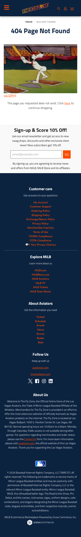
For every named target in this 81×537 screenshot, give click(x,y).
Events (40, 325)
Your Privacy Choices (43, 245)
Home (28, 22)
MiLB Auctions (40, 279)
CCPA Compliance (40, 240)
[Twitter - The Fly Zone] (30, 381)
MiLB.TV (40, 283)
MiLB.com (40, 270)
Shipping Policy (40, 215)
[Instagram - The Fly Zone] (44, 381)
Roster (40, 338)
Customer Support (40, 206)
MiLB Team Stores (40, 291)
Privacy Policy (40, 223)
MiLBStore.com (40, 274)
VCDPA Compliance (40, 236)
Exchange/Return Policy (40, 219)
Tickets (41, 317)
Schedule (40, 321)
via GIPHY (10, 95)
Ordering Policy (40, 211)
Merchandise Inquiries (40, 227)
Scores (40, 334)
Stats (40, 342)
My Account (41, 202)
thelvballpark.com (40, 374)
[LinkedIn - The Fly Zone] (50, 381)
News (40, 329)
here (67, 103)
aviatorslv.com (40, 367)
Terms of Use (40, 232)
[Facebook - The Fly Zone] (37, 381)
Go (67, 154)
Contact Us (30, 439)
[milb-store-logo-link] (40, 467)
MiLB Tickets (40, 287)
